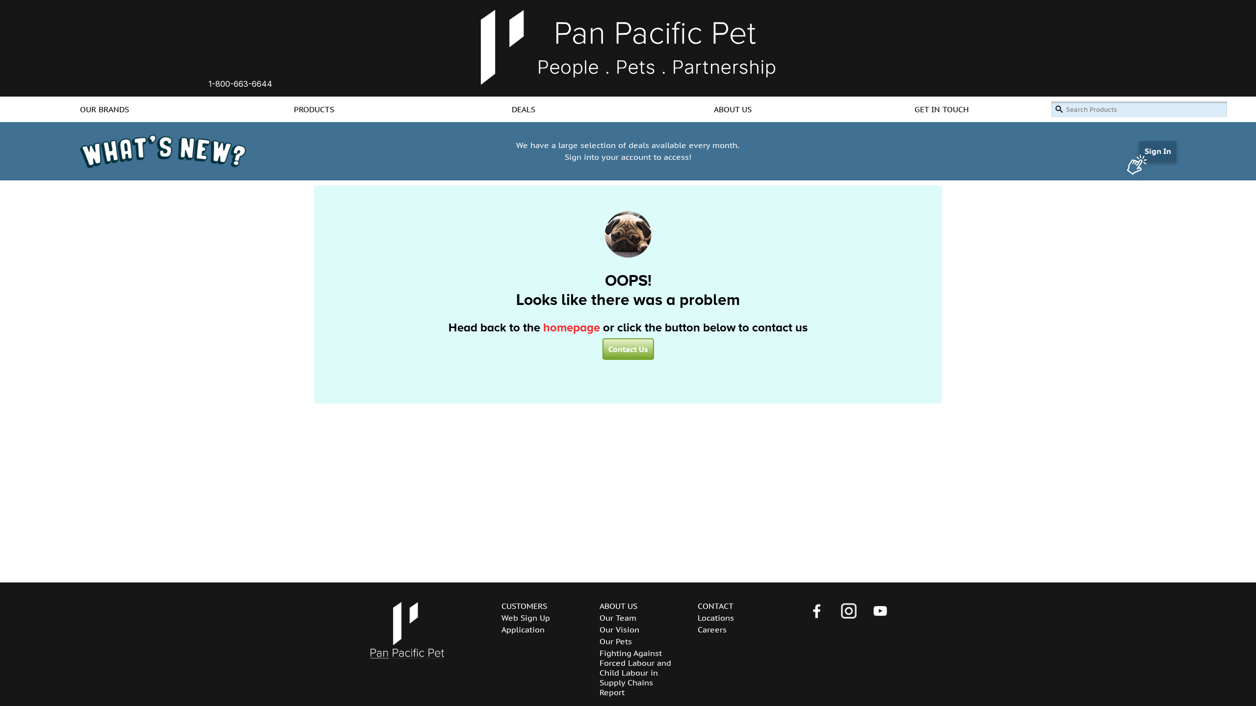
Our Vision (619, 629)
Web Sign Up (525, 618)
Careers (712, 629)
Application (523, 629)
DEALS (523, 109)
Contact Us (628, 349)
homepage (571, 328)
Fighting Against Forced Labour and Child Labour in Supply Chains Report (635, 672)
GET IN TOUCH (942, 109)
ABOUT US (733, 109)
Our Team (618, 618)
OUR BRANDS (104, 109)
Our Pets (616, 641)
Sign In (1158, 151)
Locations (716, 618)
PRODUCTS (314, 109)
